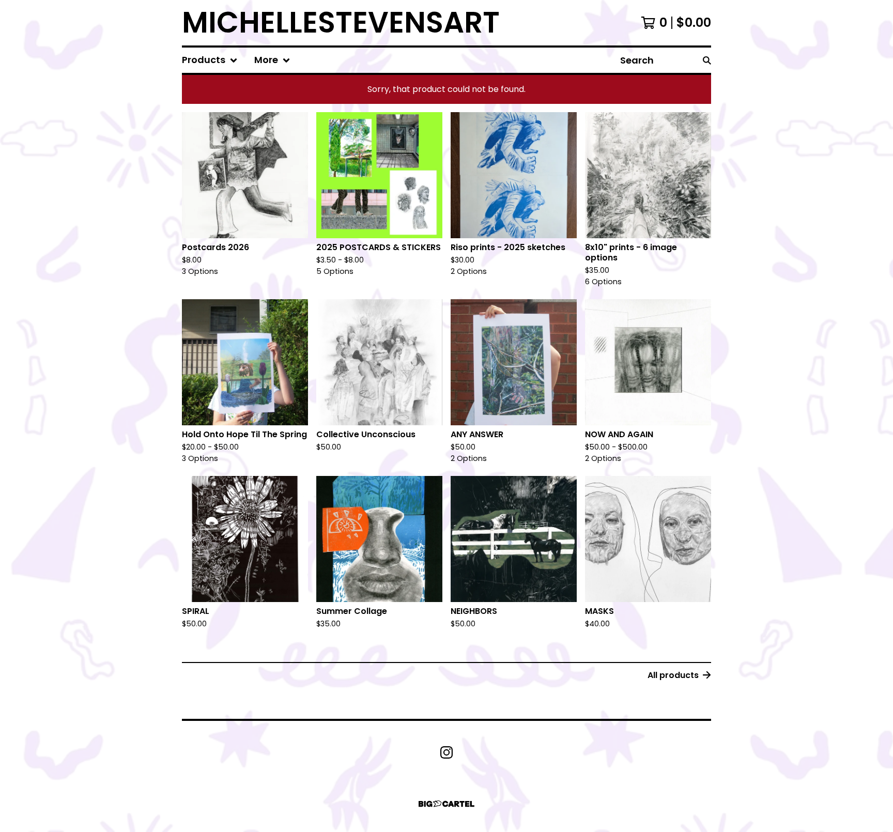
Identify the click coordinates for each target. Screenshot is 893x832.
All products (673, 675)
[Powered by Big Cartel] (446, 803)
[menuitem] (210, 60)
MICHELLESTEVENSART (341, 22)
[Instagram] (446, 752)
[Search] (707, 60)
